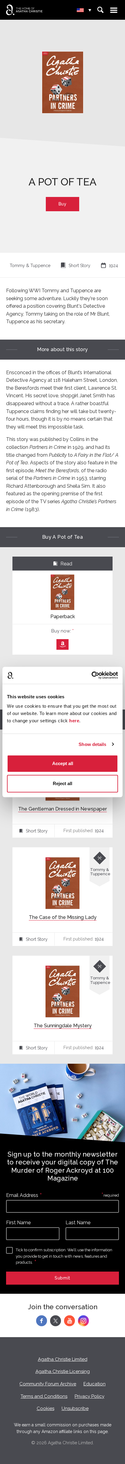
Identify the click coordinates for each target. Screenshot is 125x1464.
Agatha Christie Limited (62, 1359)
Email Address (22, 1195)
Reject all (62, 783)
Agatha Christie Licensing (62, 1371)
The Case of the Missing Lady (62, 917)
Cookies (45, 1408)
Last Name (78, 1222)
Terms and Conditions (44, 1396)
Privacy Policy (89, 1396)
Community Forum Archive (47, 1384)
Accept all (62, 763)
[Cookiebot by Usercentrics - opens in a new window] (91, 675)
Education (94, 1384)
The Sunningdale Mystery (63, 1026)
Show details (92, 744)
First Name (18, 1222)
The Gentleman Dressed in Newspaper (62, 809)
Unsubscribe (75, 1408)
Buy (63, 204)
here (74, 720)
